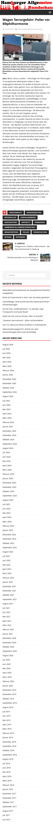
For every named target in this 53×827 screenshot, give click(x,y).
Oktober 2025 (8, 388)
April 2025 (7, 413)
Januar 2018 (8, 789)
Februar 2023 (8, 526)
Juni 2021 (7, 612)
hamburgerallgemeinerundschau (29, 29)
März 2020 (7, 677)
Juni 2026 (7, 353)
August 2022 (8, 552)
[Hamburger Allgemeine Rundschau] (26, 8)
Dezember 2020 (9, 638)
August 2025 (8, 396)
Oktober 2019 (8, 698)
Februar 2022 (8, 578)
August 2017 (8, 811)
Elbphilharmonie (28, 217)
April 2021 (7, 621)
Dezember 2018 (9, 742)
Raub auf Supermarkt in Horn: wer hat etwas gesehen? (26, 297)
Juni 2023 (7, 508)
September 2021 (10, 599)
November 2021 (9, 590)
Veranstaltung (40, 232)
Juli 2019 (6, 711)
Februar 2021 (8, 629)
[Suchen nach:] (26, 275)
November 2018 (9, 746)
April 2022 (7, 569)
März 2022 (7, 573)
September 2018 (10, 755)
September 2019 (10, 703)
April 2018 (7, 776)
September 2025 (10, 392)
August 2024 (8, 448)
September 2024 (10, 444)
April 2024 (7, 465)
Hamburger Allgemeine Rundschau (20, 227)
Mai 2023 (6, 513)
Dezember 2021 (9, 586)
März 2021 (7, 625)
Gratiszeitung (11, 222)
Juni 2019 (7, 716)
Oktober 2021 (8, 595)
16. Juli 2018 (9, 29)
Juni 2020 (7, 664)
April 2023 (7, 517)
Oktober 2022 (8, 543)
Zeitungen (20, 237)
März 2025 (7, 418)
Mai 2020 (6, 668)
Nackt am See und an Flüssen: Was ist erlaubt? (23, 316)
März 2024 (7, 470)
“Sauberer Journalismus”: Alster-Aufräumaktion (23, 320)
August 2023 (8, 500)
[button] (49, 12)
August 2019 (8, 707)
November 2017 (9, 798)
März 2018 (7, 780)
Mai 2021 (6, 616)
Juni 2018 (7, 767)
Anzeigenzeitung (34, 212)
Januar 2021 (8, 634)
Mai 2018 (6, 772)
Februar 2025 (8, 422)
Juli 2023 (6, 504)
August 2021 (8, 603)
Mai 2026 (6, 357)
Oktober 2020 (8, 647)
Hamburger (40, 222)
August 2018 (8, 759)
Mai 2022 (6, 565)
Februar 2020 (8, 681)
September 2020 (10, 651)
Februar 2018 (8, 785)
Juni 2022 (7, 560)
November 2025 (9, 383)
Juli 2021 (6, 608)
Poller (26, 232)
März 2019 (7, 729)
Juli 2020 (6, 659)
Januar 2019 (8, 737)
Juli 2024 (6, 452)
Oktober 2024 (8, 439)
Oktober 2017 (8, 802)
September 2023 (10, 495)
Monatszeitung (11, 232)
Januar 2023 (8, 530)
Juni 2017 (7, 819)
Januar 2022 (8, 582)
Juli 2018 (6, 763)
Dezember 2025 (9, 379)
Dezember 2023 (9, 482)
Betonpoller (10, 217)
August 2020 (8, 655)
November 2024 (9, 435)
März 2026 (7, 366)
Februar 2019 (8, 733)
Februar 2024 (8, 474)
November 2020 (9, 642)
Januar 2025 (8, 426)
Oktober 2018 (8, 750)
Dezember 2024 (9, 431)
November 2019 (9, 694)
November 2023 (9, 487)
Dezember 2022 (9, 534)
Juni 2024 (7, 457)
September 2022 (10, 547)
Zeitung (8, 237)
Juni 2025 (7, 405)
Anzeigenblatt (15, 212)
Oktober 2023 (8, 491)
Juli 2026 (6, 349)
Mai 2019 (6, 720)
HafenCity (25, 222)
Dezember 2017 (9, 793)
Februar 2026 (8, 370)
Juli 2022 (6, 556)
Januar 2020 (8, 685)
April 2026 (7, 362)
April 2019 (7, 724)
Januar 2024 (8, 478)
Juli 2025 (6, 400)
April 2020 (7, 672)
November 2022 (9, 539)
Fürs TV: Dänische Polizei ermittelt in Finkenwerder (24, 325)
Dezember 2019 (9, 690)
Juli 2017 (6, 815)
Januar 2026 (8, 374)
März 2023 (7, 521)
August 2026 (8, 344)
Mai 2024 (6, 461)
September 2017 (10, 806)
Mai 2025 (6, 409)
